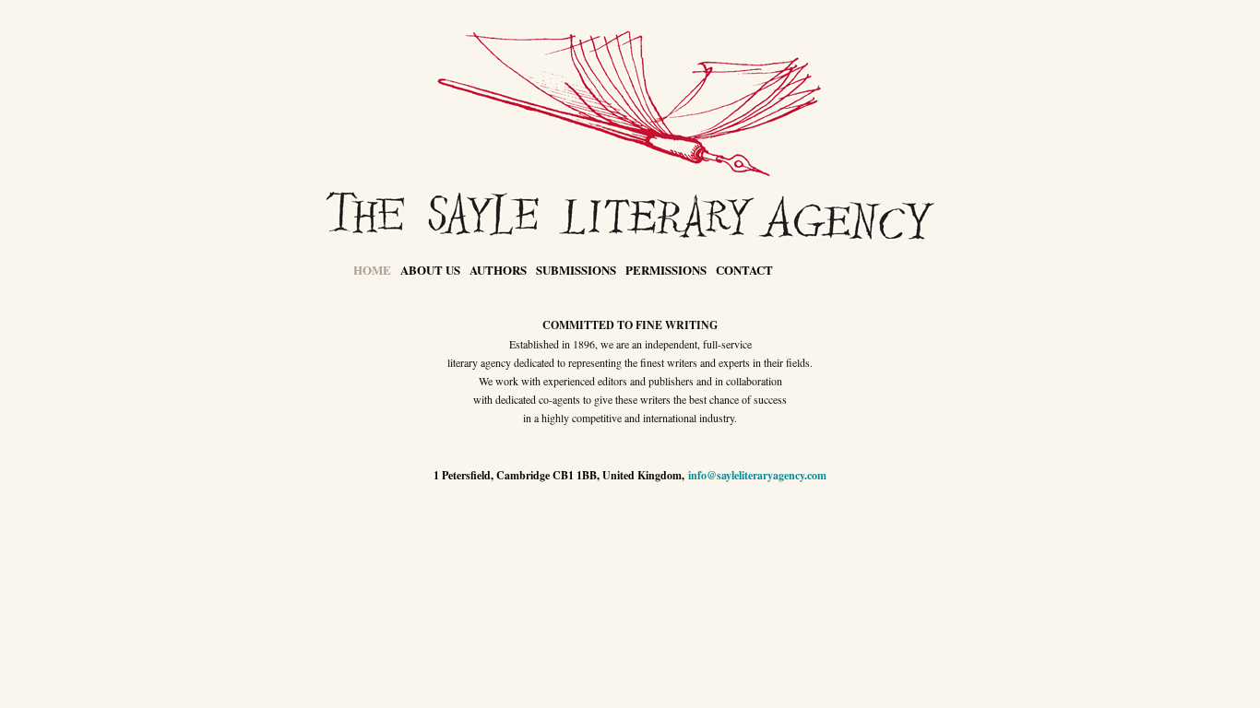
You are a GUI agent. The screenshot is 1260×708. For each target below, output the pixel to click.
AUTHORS (498, 269)
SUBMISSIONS (576, 269)
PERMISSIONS (666, 269)
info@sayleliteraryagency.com (757, 475)
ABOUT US (430, 269)
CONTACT (744, 269)
